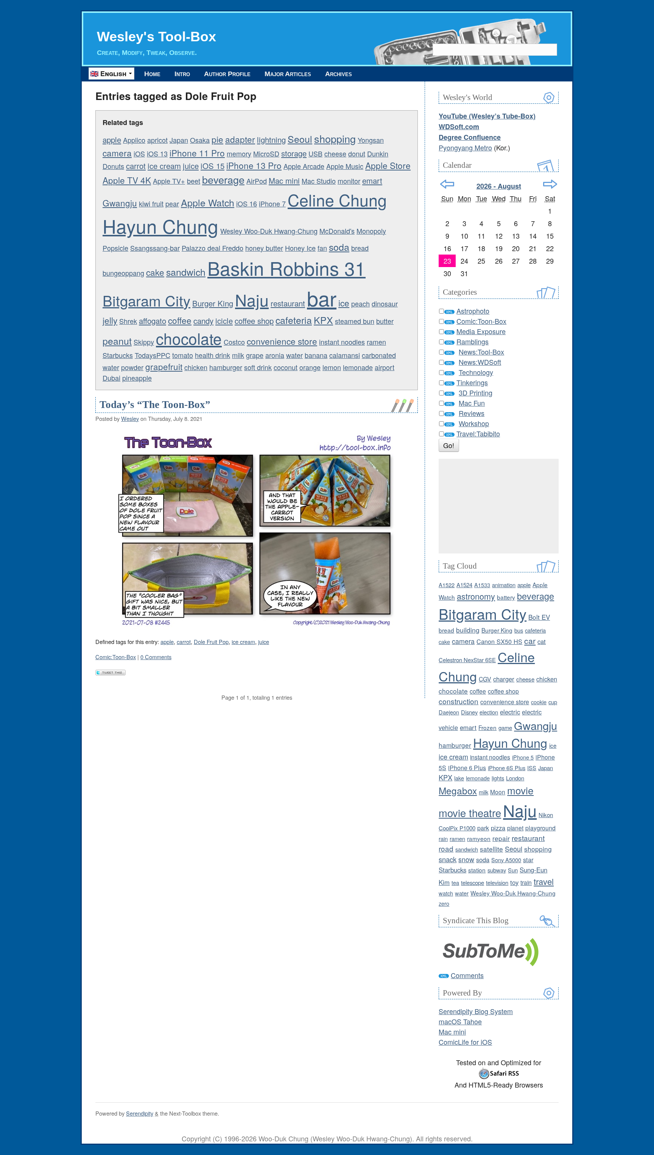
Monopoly (371, 231)
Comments (467, 975)
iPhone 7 (272, 203)
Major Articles (288, 74)
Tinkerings (472, 382)
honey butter (264, 248)
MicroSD (266, 153)
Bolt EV (539, 617)
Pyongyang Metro (465, 147)
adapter (240, 139)
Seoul (300, 138)
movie (520, 790)
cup (552, 702)
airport (384, 367)
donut (356, 153)
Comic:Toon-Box (115, 657)
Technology (476, 372)
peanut (117, 340)
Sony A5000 (506, 860)
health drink (212, 355)
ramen (376, 342)
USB (315, 153)
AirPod (256, 181)
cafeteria (294, 320)
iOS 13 (157, 153)
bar (321, 297)
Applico (134, 140)
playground (540, 828)
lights (498, 778)
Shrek (128, 321)
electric (510, 711)
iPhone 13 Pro (254, 165)
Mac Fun (472, 403)
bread (360, 248)
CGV (485, 679)
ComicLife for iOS (465, 1042)
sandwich (186, 271)
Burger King (212, 303)
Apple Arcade (303, 166)
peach (360, 303)
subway (496, 870)
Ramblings (472, 341)
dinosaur (385, 303)
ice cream (164, 165)
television (497, 882)
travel (544, 881)
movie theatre (470, 812)
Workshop (474, 423)
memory (239, 153)
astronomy (476, 596)
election (489, 712)
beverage (223, 179)
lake (459, 778)
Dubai (111, 378)
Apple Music (344, 166)
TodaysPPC (152, 355)
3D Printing (475, 392)
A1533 (482, 585)
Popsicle (115, 248)
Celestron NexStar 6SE (467, 660)
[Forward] (550, 184)
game (505, 727)
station (477, 870)
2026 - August (498, 186)
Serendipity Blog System (476, 1011)
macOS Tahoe (460, 1021)
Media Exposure (481, 331)
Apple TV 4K (127, 180)
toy (514, 882)
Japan (179, 140)
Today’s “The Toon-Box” (155, 404)
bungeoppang (123, 273)
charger (503, 678)
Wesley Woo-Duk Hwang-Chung (269, 231)
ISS (531, 768)
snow (466, 859)
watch (446, 893)
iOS (139, 153)
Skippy (144, 342)
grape (254, 355)
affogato (152, 320)
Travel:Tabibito (478, 433)
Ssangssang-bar (155, 248)
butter (385, 321)
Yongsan (371, 140)
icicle (224, 320)
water (294, 355)
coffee (180, 320)
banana (316, 355)
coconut (285, 367)
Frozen (487, 727)
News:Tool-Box (481, 351)
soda (339, 246)
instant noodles (342, 342)
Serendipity (139, 1113)
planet (515, 828)
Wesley (130, 418)
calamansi (344, 355)
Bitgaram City (146, 300)
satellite (491, 848)
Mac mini (284, 180)
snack (447, 859)
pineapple (137, 378)
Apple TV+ (169, 181)
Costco (234, 342)
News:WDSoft (480, 362)
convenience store (282, 341)
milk (238, 355)
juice (191, 165)
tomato (182, 355)
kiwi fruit (151, 203)
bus (518, 630)
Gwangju (120, 203)
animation (503, 585)
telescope (472, 882)
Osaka (200, 140)
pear (172, 203)
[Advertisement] (499, 506)
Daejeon (449, 712)
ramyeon (478, 838)
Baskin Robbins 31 (286, 267)
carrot (136, 165)
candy (203, 320)
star (528, 859)
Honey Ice (300, 248)
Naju (252, 299)
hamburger (225, 367)
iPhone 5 (523, 757)
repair (501, 838)
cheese (335, 153)
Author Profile (227, 74)
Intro (182, 74)
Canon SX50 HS (499, 641)
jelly (110, 320)
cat (541, 641)
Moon (497, 792)
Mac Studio (319, 181)
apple (112, 139)
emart (372, 180)
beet (193, 181)
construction (458, 701)
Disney (469, 712)
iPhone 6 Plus (467, 767)
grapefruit (163, 366)
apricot (157, 140)
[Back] (447, 184)
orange (310, 367)
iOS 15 (212, 165)
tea (455, 882)
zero (444, 903)
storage (294, 153)
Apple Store (388, 165)
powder (132, 367)
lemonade (358, 367)
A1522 (447, 585)
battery (506, 597)
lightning (271, 139)
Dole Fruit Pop (211, 641)
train (526, 882)
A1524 (464, 585)
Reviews (471, 413)
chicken (195, 367)
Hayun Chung (160, 225)
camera (117, 153)
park (483, 828)
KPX (323, 320)
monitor (349, 181)
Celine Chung (337, 199)
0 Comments (155, 657)
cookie (539, 702)
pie (217, 139)
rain (443, 838)
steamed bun (354, 321)
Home (152, 74)
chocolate (189, 338)
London (515, 778)
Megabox (458, 790)
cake (155, 272)
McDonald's (337, 231)
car (530, 640)
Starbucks (118, 355)
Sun (513, 870)
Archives (338, 74)
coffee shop (254, 320)
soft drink (258, 367)
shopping (335, 138)
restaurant (288, 303)
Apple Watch (207, 202)
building (468, 630)
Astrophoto (472, 311)
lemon (331, 367)
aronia (274, 355)
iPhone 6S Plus (506, 768)
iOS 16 (246, 203)
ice (343, 303)
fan (322, 248)
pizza (498, 827)
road (446, 848)
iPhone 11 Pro (197, 153)
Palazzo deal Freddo (212, 248)
